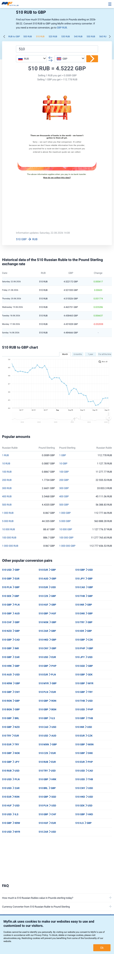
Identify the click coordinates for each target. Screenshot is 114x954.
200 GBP (64, 480)
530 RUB (65, 36)
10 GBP (63, 463)
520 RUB (53, 36)
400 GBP (64, 496)
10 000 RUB (8, 529)
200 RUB (7, 480)
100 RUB (7, 472)
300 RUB (7, 488)
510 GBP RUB (26, 239)
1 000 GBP (65, 513)
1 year (90, 354)
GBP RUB (62, 27)
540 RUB (78, 36)
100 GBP (64, 472)
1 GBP (62, 455)
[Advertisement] (57, 207)
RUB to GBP (14, 36)
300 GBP (64, 488)
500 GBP (64, 504)
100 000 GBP (66, 537)
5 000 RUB (7, 521)
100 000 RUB (9, 537)
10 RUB (6, 463)
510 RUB (40, 36)
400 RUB (7, 496)
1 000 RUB (7, 513)
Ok (102, 947)
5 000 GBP (65, 521)
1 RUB (5, 455)
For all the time (104, 354)
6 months (78, 354)
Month (65, 354)
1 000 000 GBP (67, 546)
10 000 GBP (65, 529)
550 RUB (91, 36)
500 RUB (27, 36)
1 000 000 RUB (10, 546)
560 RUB (103, 36)
